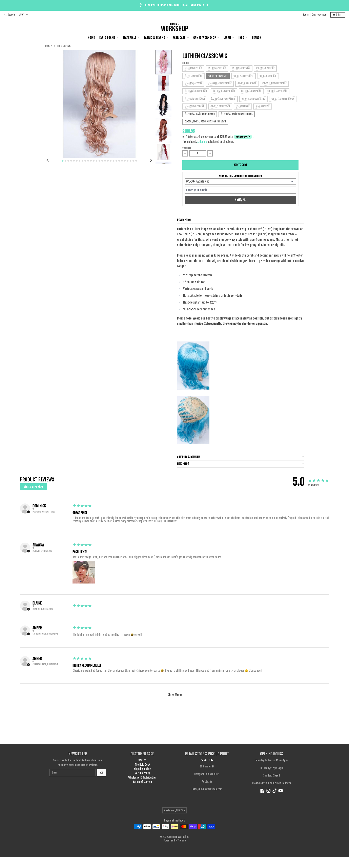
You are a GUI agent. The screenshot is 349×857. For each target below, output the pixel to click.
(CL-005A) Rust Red (217, 68)
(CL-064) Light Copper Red (223, 98)
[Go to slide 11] (91, 161)
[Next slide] (150, 160)
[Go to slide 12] (94, 161)
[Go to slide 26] (133, 161)
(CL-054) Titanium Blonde (274, 83)
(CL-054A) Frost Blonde (196, 91)
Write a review (33, 487)
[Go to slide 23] (125, 161)
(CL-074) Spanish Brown (282, 98)
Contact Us (207, 760)
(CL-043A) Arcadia (193, 83)
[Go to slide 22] (122, 161)
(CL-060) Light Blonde (195, 98)
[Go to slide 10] (88, 161)
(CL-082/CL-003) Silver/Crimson (200, 114)
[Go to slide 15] (102, 161)
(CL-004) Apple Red (193, 68)
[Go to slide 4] (71, 161)
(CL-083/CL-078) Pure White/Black (236, 114)
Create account (319, 14)
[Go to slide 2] (65, 161)
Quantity (186, 148)
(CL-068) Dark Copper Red (253, 98)
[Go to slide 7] (79, 161)
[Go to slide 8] (82, 161)
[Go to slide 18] (110, 161)
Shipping (202, 141)
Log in (306, 14)
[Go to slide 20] (116, 161)
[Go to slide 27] (136, 161)
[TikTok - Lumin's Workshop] (274, 790)
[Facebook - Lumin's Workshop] (262, 790)
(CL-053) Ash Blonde (247, 83)
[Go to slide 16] (105, 161)
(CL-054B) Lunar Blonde (224, 91)
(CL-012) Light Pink (241, 68)
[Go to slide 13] (96, 161)
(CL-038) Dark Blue (268, 76)
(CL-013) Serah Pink (265, 68)
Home (47, 46)
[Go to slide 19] (113, 161)
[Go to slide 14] (99, 161)
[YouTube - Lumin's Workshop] (280, 790)
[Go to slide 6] (77, 161)
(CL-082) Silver (263, 106)
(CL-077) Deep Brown (220, 106)
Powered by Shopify (174, 840)
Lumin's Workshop (179, 836)
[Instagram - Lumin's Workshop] (268, 790)
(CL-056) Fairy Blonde (277, 91)
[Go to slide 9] (85, 161)
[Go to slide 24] (127, 161)
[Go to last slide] (47, 160)
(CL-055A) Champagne (251, 91)
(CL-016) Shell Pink (193, 76)
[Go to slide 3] (68, 161)
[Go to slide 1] (63, 161)
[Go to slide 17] (108, 161)
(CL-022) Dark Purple (243, 76)
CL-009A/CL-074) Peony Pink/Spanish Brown (205, 121)
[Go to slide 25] (130, 161)
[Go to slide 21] (119, 161)
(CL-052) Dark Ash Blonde (219, 83)
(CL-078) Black (242, 106)
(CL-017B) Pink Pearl (217, 76)
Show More (174, 695)
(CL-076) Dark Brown (194, 106)
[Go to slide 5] (74, 161)
